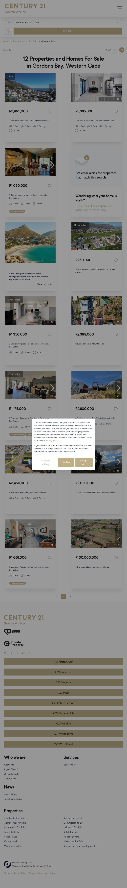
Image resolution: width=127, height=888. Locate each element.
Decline (66, 462)
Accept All (83, 462)
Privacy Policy (52, 440)
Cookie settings (46, 462)
